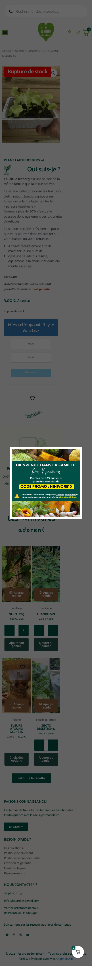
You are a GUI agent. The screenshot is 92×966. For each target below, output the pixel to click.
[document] (46, 483)
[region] (46, 927)
